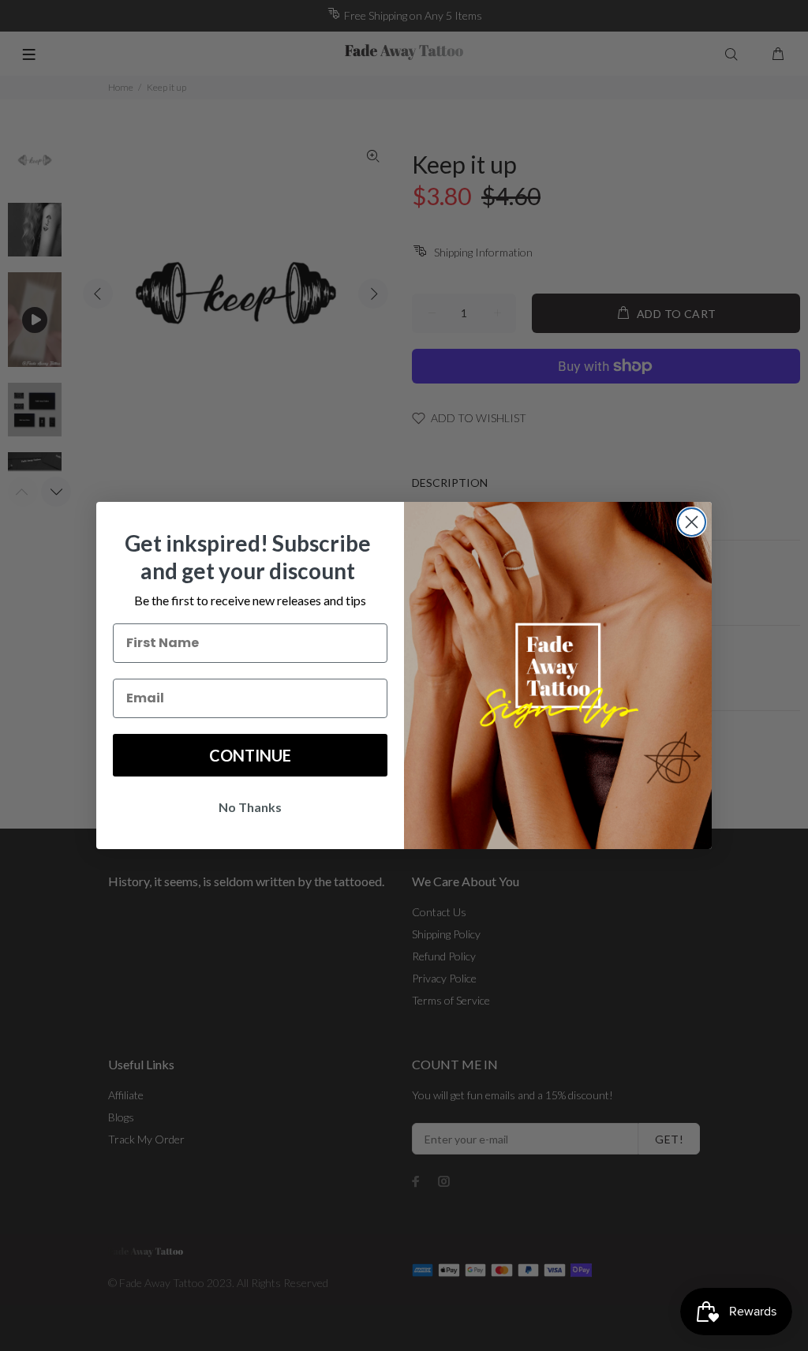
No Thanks (250, 806)
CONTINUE (250, 755)
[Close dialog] (691, 522)
